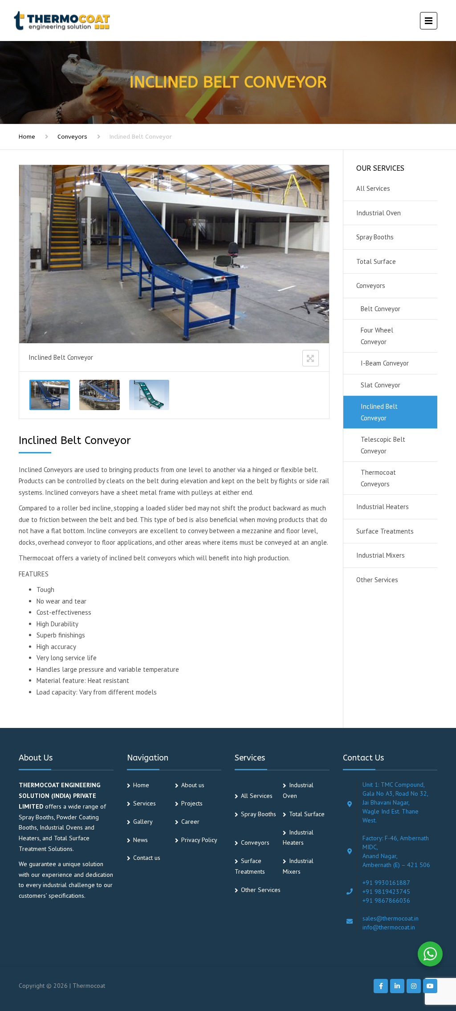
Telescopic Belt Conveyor (383, 445)
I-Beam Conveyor (385, 363)
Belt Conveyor (380, 308)
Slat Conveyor (380, 385)
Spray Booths (375, 237)
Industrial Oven (378, 213)
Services (144, 803)
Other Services (377, 579)
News (140, 840)
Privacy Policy (199, 840)
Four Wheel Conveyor (377, 336)
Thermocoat (89, 986)
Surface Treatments (385, 531)
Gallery (143, 822)
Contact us (146, 858)
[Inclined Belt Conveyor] (49, 395)
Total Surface (376, 261)
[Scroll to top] (409, 963)
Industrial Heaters (382, 506)
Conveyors (72, 136)
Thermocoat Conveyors (378, 478)
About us (192, 785)
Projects (192, 803)
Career (190, 822)
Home (27, 136)
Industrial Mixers (380, 555)
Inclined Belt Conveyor (379, 412)
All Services (373, 188)
